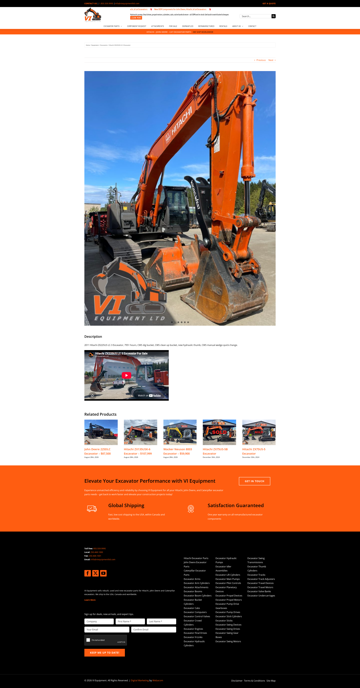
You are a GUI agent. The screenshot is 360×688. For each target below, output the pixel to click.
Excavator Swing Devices (228, 513)
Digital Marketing (140, 569)
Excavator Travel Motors (260, 475)
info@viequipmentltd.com (127, 3)
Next (270, 60)
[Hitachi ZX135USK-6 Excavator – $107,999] (140, 309)
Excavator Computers (195, 500)
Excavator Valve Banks (259, 480)
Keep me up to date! (104, 541)
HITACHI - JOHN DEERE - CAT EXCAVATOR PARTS (169, 32)
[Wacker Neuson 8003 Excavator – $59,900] (180, 309)
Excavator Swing (256, 446)
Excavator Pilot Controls (228, 471)
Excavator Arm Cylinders (197, 471)
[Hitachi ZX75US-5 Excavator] (259, 309)
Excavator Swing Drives (228, 517)
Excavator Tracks (256, 463)
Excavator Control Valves (197, 505)
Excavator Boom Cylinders (198, 484)
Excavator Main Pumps (228, 467)
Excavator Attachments (196, 475)
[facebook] (87, 462)
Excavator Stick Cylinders (229, 505)
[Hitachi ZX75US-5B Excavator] (219, 309)
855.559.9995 (99, 437)
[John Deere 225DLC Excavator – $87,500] (101, 309)
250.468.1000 (97, 440)
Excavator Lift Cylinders (228, 463)
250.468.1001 (95, 444)
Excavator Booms (193, 480)
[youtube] (103, 462)
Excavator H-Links (193, 525)
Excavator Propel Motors (229, 488)
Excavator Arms (192, 467)
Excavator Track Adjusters (261, 467)
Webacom (157, 569)
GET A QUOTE (269, 3)
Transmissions (255, 450)
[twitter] (95, 462)
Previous (261, 60)
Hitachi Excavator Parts (196, 446)
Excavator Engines (193, 517)
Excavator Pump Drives (228, 500)
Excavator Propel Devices (229, 484)
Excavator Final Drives (195, 521)
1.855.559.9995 (106, 3)
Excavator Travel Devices (261, 471)
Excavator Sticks (224, 509)
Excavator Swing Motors (228, 529)
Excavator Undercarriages (261, 484)
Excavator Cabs (192, 496)
